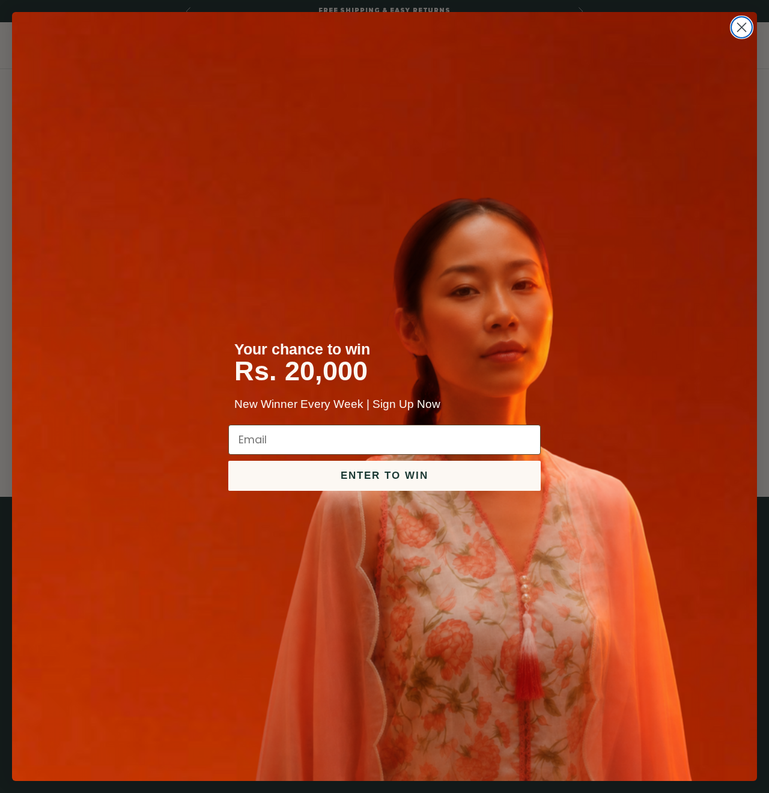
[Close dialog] (741, 27)
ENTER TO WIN (384, 475)
